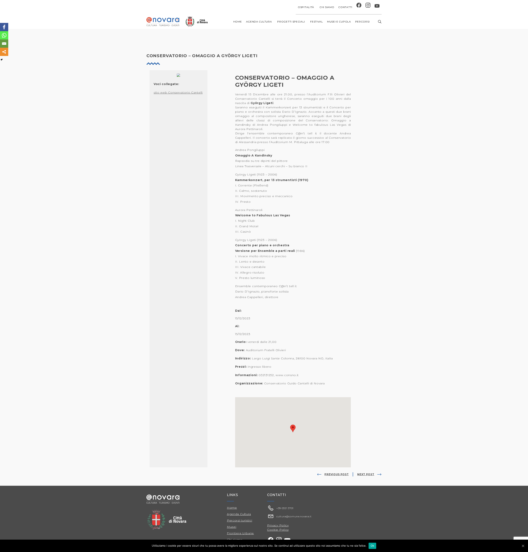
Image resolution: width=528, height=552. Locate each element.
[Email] (4, 43)
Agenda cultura (259, 21)
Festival (316, 21)
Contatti (345, 7)
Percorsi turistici (239, 520)
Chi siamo (326, 7)
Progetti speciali (291, 21)
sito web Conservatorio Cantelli (178, 92)
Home (237, 21)
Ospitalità (306, 7)
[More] (4, 52)
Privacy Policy (278, 525)
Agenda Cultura (239, 514)
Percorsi (362, 21)
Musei (231, 527)
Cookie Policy (278, 530)
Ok (372, 545)
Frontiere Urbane (240, 533)
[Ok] (523, 546)
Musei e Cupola (339, 21)
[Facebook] (4, 27)
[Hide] (1, 59)
